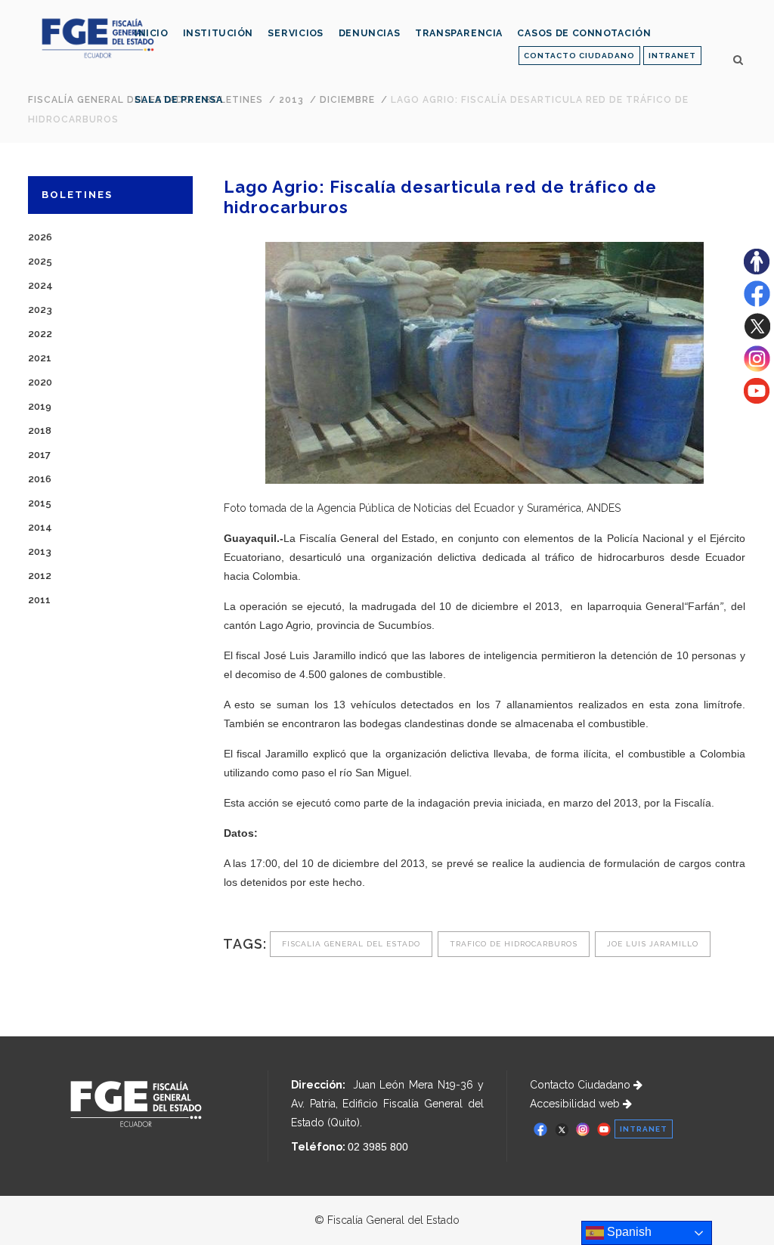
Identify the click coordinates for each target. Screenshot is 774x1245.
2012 (39, 575)
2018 (39, 430)
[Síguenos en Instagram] (757, 368)
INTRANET (672, 55)
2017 (39, 454)
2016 (39, 479)
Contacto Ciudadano (581, 1085)
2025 (40, 261)
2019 (39, 406)
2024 (40, 285)
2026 (40, 237)
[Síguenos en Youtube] (756, 400)
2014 (40, 527)
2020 (40, 382)
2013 (39, 551)
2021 (39, 358)
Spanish (628, 1231)
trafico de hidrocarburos (513, 944)
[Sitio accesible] (756, 271)
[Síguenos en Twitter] (757, 336)
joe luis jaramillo (652, 944)
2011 (39, 599)
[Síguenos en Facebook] (757, 303)
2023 (40, 309)
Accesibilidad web (576, 1104)
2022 (40, 333)
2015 (39, 503)
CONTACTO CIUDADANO (579, 55)
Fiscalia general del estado (351, 944)
